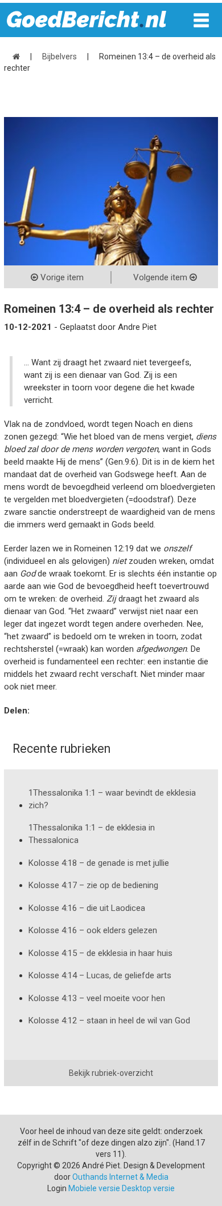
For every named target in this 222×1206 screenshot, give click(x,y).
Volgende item (161, 277)
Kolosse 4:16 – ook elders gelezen (92, 930)
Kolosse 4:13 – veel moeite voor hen (96, 998)
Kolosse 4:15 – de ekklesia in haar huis (100, 953)
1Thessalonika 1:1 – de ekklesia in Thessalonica (91, 833)
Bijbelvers (59, 56)
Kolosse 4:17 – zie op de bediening (93, 885)
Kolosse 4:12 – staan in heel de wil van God (109, 1020)
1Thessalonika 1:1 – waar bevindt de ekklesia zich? (112, 799)
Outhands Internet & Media (120, 1176)
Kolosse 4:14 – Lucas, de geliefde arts (99, 975)
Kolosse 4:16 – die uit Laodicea (86, 908)
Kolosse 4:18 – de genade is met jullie (98, 863)
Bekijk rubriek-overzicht (111, 1073)
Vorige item (61, 277)
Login (57, 1188)
